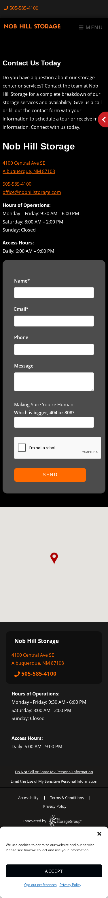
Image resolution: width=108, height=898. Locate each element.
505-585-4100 (24, 8)
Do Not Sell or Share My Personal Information (54, 771)
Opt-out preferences (40, 884)
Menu (93, 27)
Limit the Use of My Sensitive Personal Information (54, 781)
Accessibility (28, 797)
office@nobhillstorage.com (32, 192)
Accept (54, 871)
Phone (21, 337)
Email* (21, 309)
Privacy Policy (70, 884)
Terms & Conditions (67, 797)
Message (23, 366)
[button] (99, 834)
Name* (22, 281)
